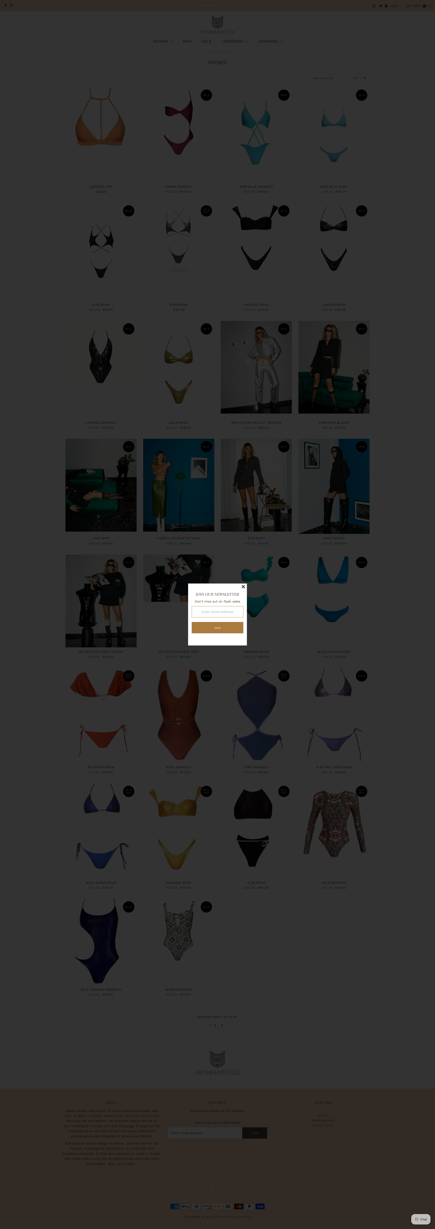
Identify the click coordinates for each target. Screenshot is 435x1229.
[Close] (243, 587)
